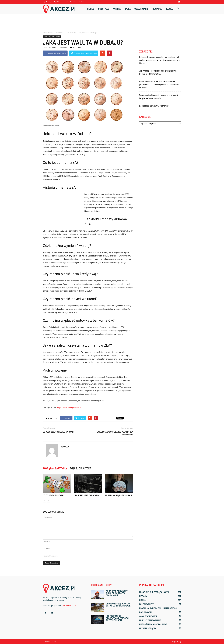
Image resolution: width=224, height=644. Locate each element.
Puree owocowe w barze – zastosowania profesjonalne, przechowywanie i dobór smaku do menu (159, 84)
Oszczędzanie (141, 9)
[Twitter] (179, 2)
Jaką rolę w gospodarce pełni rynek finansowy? (115, 433)
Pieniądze (157, 9)
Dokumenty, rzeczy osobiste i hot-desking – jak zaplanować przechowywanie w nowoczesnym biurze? (159, 60)
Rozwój (169, 9)
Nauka (127, 9)
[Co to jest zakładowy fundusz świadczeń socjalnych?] (97, 594)
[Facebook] (175, 2)
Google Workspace (148, 616)
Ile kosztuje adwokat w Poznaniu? (154, 106)
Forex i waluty (56, 36)
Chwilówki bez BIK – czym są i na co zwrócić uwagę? (118, 604)
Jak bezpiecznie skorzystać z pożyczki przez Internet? (117, 618)
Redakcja (51, 47)
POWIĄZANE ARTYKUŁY (55, 468)
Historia (143, 596)
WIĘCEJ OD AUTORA (80, 468)
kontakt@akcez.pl (69, 605)
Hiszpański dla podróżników (153, 624)
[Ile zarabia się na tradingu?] (119, 483)
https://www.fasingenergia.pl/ (69, 407)
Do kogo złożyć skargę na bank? (58, 432)
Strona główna (48, 33)
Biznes (90, 9)
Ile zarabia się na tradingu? (118, 495)
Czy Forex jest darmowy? (86, 495)
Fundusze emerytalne (150, 620)
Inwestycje (103, 9)
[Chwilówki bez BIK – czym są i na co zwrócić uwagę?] (97, 607)
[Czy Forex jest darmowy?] (88, 483)
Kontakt (81, 2)
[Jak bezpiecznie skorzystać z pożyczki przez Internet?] (97, 619)
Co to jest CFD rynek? (53, 495)
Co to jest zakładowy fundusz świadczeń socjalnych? (117, 593)
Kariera (117, 9)
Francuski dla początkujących (154, 592)
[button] (178, 9)
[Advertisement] (112, 23)
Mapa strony (176, 641)
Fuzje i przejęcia (147, 628)
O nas (66, 2)
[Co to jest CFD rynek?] (57, 483)
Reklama (73, 2)
